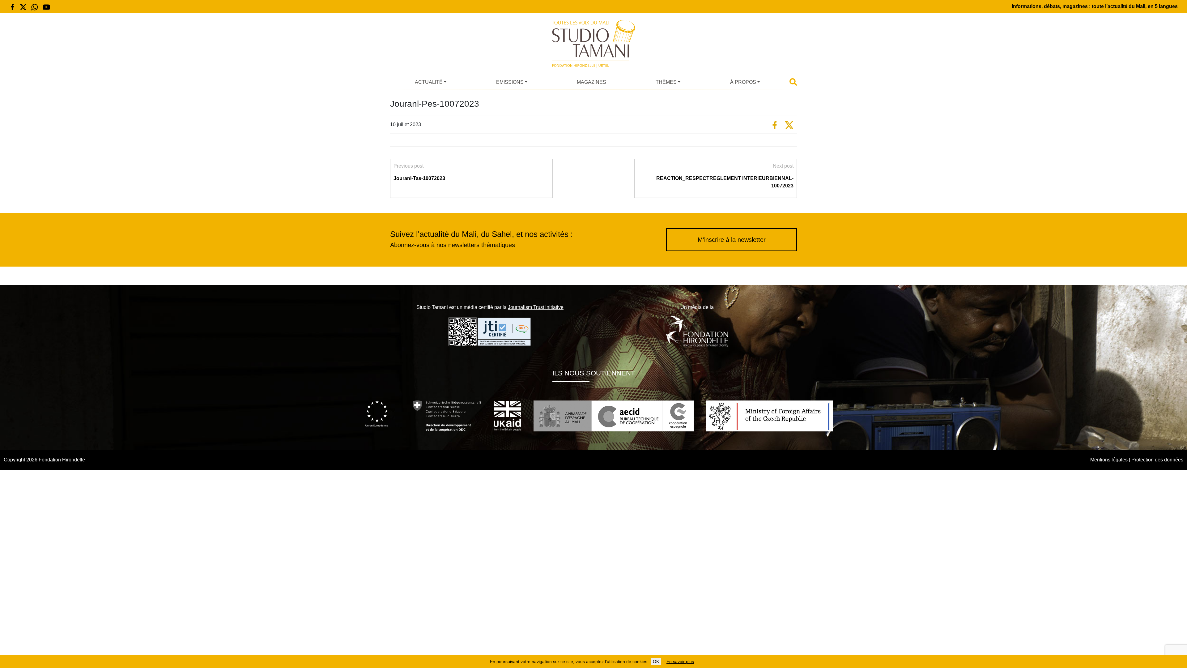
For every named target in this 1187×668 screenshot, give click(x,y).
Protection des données (1157, 459)
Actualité (429, 82)
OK (656, 661)
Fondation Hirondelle (62, 459)
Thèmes (666, 82)
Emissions (510, 82)
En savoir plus (680, 661)
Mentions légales (1109, 459)
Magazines (591, 82)
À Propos (743, 82)
